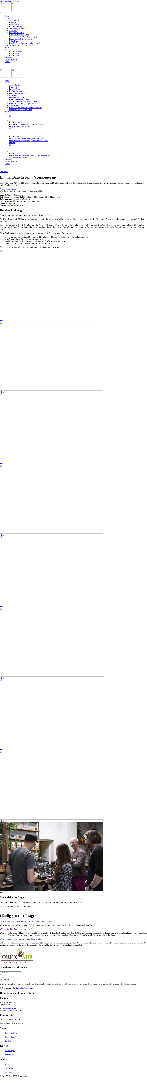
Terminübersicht (15, 20)
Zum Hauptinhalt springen (9, 1)
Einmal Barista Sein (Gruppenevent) (22, 39)
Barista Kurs (13, 22)
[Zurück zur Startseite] (11, 10)
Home (7, 16)
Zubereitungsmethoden (17, 29)
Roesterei (8, 47)
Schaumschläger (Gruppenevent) (21, 45)
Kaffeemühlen (14, 53)
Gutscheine (13, 31)
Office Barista (14, 41)
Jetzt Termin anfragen (8, 189)
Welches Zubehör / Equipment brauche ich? (16, 929)
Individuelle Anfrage (16, 33)
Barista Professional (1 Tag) (19, 35)
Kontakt (7, 62)
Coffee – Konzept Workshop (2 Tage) (23, 37)
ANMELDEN (5, 980)
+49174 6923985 (9, 1008)
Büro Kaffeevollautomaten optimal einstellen (25, 43)
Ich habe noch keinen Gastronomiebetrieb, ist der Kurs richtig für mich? (26, 921)
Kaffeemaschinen (15, 51)
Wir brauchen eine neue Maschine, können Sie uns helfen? (21, 939)
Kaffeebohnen (14, 55)
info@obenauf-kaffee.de (14, 1011)
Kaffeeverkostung (15, 26)
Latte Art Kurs (14, 24)
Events (7, 18)
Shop (6, 49)
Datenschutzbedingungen (25, 988)
